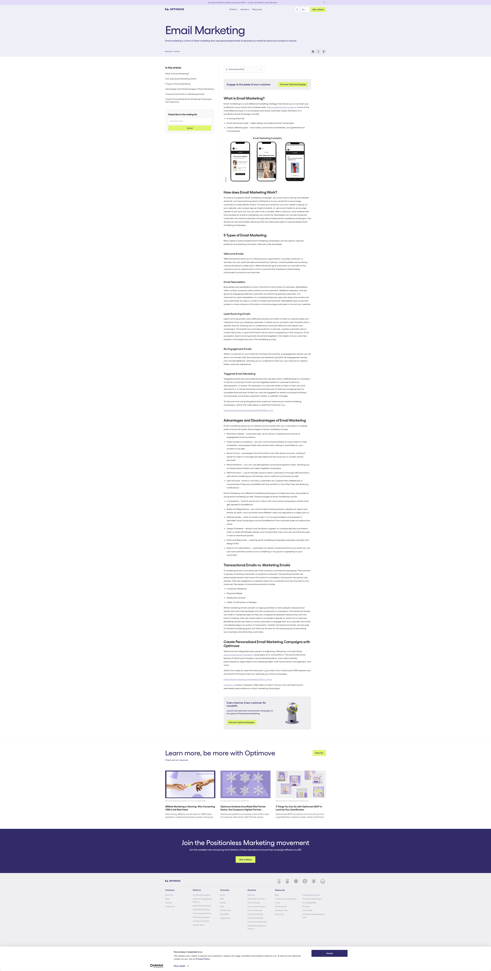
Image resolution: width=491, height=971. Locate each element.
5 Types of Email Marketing (177, 84)
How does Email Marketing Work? (181, 79)
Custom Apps (198, 925)
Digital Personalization (202, 906)
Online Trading (254, 903)
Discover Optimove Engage (293, 84)
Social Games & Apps (256, 906)
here (283, 405)
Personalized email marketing (282, 107)
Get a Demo (318, 9)
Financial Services (255, 910)
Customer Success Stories (285, 899)
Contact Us (170, 906)
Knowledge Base (309, 903)
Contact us (229, 685)
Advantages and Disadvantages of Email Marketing (189, 89)
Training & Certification (312, 899)
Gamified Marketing (201, 910)
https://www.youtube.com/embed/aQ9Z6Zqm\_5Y (248, 410)
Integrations (225, 918)
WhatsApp (224, 914)
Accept (329, 953)
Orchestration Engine (201, 895)
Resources (279, 914)
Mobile (223, 903)
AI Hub (278, 903)
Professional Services (311, 895)
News (167, 899)
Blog (277, 895)
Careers (168, 903)
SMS (222, 899)
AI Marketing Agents (201, 917)
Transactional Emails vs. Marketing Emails (184, 94)
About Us (169, 895)
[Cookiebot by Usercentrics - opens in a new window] (157, 966)
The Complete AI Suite (202, 913)
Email (222, 895)
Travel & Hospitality (256, 914)
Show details (179, 966)
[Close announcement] (324, 2)
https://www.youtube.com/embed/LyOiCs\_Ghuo (248, 679)
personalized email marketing (238, 654)
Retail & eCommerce (256, 899)
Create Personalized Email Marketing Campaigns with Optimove (188, 100)
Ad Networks (225, 910)
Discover (319, 753)
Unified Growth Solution (257, 922)
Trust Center (307, 910)
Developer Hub (281, 910)
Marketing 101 (281, 906)
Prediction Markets (255, 918)
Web (222, 906)
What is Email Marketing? (177, 73)
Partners (305, 906)
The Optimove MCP (201, 921)
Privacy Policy (203, 959)
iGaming (251, 895)
